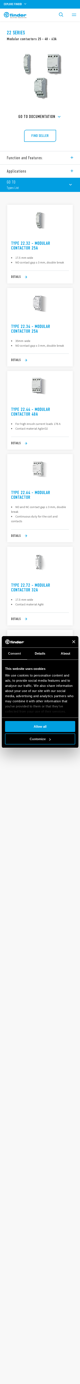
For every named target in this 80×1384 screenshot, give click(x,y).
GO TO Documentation (36, 116)
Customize (38, 739)
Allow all (40, 726)
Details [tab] (40, 653)
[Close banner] (73, 641)
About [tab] (65, 653)
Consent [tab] (14, 653)
